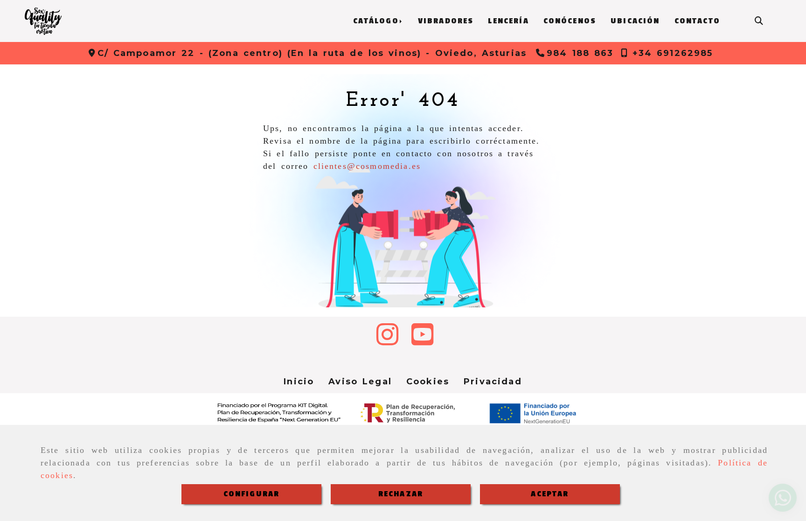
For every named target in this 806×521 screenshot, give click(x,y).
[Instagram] (387, 341)
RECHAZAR (400, 494)
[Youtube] (422, 341)
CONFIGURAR (251, 494)
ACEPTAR (550, 494)
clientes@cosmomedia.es (367, 166)
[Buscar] (759, 21)
